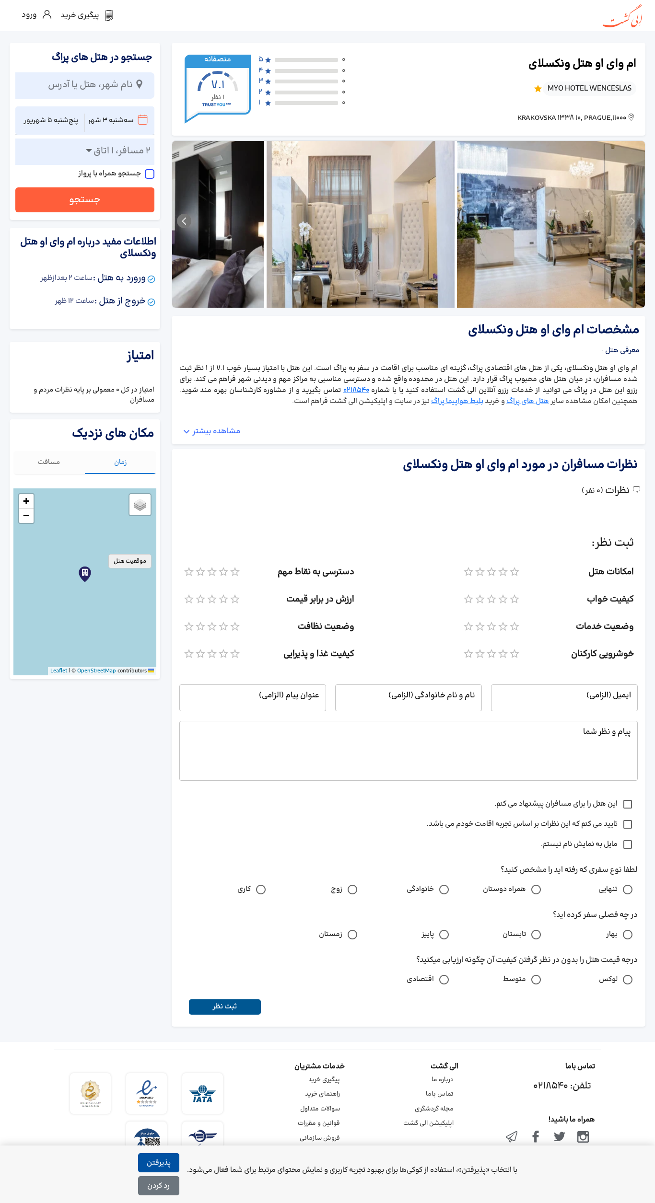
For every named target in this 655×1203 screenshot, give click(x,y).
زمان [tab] (120, 462)
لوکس (608, 979)
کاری (244, 889)
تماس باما (440, 1094)
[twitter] (559, 1137)
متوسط (514, 979)
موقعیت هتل (130, 561)
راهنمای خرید (322, 1094)
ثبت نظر (224, 1006)
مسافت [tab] (49, 462)
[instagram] (583, 1137)
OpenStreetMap (96, 671)
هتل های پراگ (527, 401)
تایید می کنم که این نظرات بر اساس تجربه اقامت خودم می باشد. (522, 824)
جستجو (85, 200)
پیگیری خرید (324, 1080)
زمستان (330, 934)
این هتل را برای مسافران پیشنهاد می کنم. (556, 804)
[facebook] (535, 1137)
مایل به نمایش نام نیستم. (579, 844)
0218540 (356, 390)
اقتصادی (420, 979)
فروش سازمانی (320, 1138)
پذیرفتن (159, 1162)
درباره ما (443, 1080)
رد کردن (158, 1185)
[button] (85, 574)
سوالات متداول (320, 1109)
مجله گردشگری (434, 1109)
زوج (336, 889)
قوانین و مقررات (319, 1123)
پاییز (427, 934)
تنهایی (608, 889)
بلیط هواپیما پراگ (457, 401)
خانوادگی (420, 889)
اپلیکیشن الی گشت (428, 1123)
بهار (612, 934)
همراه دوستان (504, 889)
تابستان (514, 934)
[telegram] (512, 1137)
